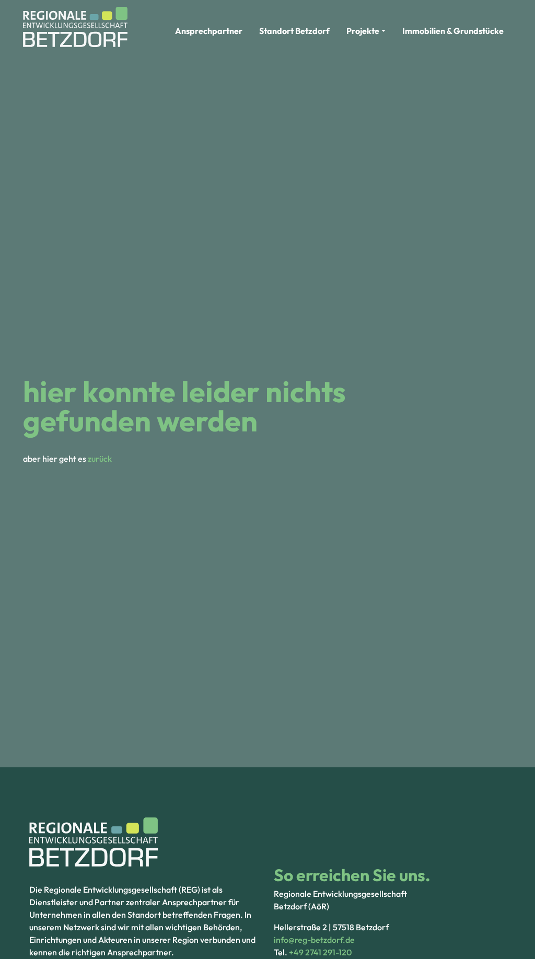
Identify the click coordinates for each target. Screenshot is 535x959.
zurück (100, 458)
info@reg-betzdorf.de (314, 939)
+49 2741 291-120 (320, 952)
